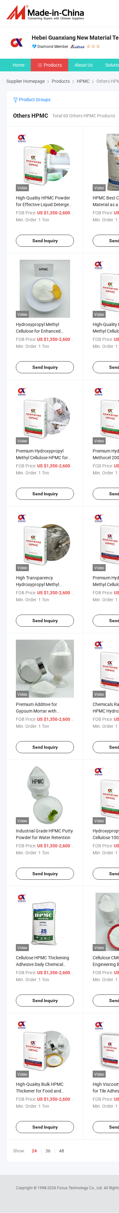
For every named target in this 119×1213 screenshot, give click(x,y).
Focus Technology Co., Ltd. (80, 1187)
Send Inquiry (45, 240)
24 (34, 1150)
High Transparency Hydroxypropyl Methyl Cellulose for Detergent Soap (43, 584)
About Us (84, 65)
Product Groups (34, 99)
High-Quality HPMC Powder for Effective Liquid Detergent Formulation (44, 204)
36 (47, 1151)
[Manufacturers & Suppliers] (46, 12)
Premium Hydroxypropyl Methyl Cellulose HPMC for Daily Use (42, 457)
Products (53, 65)
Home (18, 65)
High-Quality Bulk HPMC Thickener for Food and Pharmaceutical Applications (44, 1090)
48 (61, 1151)
